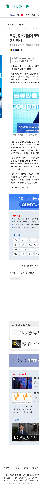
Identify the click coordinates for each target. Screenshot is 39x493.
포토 (27, 15)
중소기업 (25, 240)
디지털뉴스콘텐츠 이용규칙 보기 (23, 273)
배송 (15, 249)
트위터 (17, 50)
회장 (31, 249)
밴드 (21, 50)
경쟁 (15, 240)
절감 (15, 254)
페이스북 (14, 50)
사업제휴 (25, 468)
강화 (23, 245)
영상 (18, 15)
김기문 (24, 249)
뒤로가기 (16, 278)
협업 (15, 245)
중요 (30, 254)
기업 (33, 240)
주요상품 (16, 468)
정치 (33, 15)
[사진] (22, 383)
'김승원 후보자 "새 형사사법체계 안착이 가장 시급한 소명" (25, 438)
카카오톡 (11, 50)
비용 (23, 254)
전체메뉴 (6, 15)
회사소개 (7, 468)
